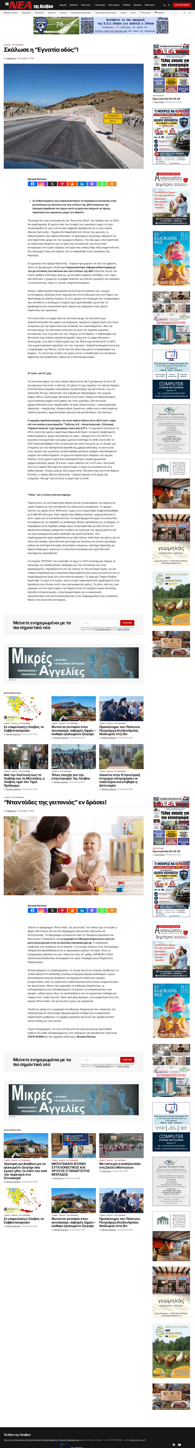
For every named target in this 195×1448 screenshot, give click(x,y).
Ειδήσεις (8, 45)
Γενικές (7, 723)
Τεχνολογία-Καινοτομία (105, 13)
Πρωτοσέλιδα (158, 95)
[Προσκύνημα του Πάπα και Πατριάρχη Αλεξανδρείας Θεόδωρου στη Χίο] (121, 708)
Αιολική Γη (39, 13)
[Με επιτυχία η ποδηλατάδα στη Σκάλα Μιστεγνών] (121, 1145)
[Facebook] (32, 184)
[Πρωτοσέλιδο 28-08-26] (171, 68)
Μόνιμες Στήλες (11, 13)
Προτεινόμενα (17, 45)
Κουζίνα (63, 13)
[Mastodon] (92, 184)
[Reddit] (72, 184)
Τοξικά (123, 13)
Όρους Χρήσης (124, 629)
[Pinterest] (62, 184)
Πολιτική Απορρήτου (103, 629)
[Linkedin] (82, 184)
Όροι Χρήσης (19, 1440)
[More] (112, 184)
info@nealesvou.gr (136, 1440)
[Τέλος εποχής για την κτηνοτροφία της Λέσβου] (73, 756)
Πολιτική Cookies (33, 1440)
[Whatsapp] (102, 184)
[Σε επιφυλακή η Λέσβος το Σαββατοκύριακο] (26, 708)
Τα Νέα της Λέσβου (17, 1434)
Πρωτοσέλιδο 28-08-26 (166, 98)
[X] (52, 184)
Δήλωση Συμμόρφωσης (69, 1440)
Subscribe (127, 623)
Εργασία (51, 13)
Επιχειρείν (26, 13)
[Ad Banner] (74, 662)
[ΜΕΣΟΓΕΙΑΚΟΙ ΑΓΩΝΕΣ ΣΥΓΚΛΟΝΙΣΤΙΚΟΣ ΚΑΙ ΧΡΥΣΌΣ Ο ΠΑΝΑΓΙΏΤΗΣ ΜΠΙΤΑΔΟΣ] (73, 1145)
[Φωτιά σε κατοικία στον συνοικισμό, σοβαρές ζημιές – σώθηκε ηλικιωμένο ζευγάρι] (73, 708)
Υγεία (133, 13)
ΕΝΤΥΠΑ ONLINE (182, 5)
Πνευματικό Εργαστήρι (81, 13)
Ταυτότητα (9, 1440)
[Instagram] (42, 184)
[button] (165, 5)
